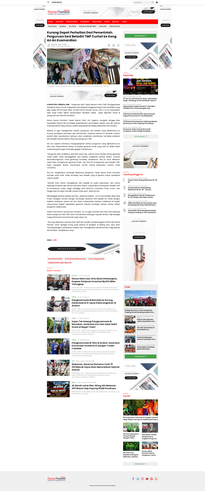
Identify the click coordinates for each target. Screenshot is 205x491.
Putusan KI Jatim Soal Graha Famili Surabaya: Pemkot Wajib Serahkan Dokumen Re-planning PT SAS (136, 130)
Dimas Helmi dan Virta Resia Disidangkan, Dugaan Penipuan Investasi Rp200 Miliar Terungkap (94, 281)
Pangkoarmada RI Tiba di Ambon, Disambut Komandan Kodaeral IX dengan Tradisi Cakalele (96, 345)
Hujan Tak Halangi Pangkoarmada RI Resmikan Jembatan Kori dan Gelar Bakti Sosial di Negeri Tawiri (94, 324)
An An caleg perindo (96, 259)
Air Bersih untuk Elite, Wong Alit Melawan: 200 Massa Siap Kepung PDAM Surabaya (94, 387)
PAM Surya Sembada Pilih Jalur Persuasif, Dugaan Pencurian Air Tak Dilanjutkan (139, 115)
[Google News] (151, 479)
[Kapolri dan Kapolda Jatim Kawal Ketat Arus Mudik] (130, 319)
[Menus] (48, 2)
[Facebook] (133, 479)
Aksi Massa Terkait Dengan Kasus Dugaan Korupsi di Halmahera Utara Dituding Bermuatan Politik (150, 437)
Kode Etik (102, 26)
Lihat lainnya (140, 36)
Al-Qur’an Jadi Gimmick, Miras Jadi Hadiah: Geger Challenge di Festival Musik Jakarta (140, 99)
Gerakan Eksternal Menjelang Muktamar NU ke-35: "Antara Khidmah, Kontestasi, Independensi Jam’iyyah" (142, 189)
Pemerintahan (71, 22)
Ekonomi (115, 22)
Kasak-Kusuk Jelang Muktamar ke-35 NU (142, 181)
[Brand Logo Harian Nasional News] (58, 12)
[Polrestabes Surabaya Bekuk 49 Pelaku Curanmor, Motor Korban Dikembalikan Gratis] (130, 349)
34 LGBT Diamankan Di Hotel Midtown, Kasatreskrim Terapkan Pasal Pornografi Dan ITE (146, 328)
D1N (55, 240)
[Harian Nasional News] (56, 479)
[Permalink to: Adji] (48, 45)
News (74, 382)
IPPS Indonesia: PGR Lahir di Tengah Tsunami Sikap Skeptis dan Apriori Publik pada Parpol (140, 418)
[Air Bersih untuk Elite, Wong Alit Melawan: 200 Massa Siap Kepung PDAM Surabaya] (58, 389)
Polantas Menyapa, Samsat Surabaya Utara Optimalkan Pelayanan (146, 338)
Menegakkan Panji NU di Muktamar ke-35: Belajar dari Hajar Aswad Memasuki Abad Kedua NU (141, 196)
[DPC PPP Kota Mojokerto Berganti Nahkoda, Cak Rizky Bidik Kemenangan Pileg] (131, 446)
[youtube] (147, 479)
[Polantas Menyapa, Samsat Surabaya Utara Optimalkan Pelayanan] (130, 339)
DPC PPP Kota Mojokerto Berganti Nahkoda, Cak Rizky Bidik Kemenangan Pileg (130, 455)
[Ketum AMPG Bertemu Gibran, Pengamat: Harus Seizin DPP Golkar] (150, 445)
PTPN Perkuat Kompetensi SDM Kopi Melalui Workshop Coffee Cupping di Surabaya (140, 122)
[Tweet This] (113, 45)
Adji (59, 44)
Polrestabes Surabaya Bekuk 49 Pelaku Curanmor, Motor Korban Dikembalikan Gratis (146, 348)
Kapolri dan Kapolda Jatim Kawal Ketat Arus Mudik (146, 320)
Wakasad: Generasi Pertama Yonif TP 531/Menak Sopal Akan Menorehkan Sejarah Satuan (96, 367)
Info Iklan (72, 26)
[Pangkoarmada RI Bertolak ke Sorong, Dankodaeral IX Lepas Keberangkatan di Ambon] (58, 305)
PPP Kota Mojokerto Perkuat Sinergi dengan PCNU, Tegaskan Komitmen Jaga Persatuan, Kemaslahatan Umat (131, 436)
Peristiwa (59, 22)
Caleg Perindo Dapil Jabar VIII (59, 262)
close (43, 6)
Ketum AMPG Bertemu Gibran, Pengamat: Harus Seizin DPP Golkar (149, 453)
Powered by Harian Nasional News (102, 485)
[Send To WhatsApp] (118, 45)
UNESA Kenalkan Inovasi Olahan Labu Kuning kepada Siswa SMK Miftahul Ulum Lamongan (142, 204)
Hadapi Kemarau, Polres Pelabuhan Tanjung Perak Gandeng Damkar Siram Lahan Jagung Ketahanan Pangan (140, 311)
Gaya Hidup (96, 22)
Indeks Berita (57, 2)
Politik (106, 22)
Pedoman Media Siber (87, 26)
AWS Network (114, 26)
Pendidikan (84, 22)
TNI (73, 361)
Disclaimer (52, 26)
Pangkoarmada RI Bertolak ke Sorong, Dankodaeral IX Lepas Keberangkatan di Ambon (94, 302)
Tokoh (124, 22)
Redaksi (63, 26)
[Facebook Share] (109, 45)
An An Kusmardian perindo (75, 259)
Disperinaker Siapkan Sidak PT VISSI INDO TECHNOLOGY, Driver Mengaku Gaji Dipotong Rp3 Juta (139, 107)
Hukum (74, 275)
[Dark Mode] (157, 2)
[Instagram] (142, 479)
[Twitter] (138, 479)
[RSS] (156, 479)
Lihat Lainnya (139, 136)
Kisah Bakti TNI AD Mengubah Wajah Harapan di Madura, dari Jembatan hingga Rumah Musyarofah (142, 211)
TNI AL (74, 297)
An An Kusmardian (55, 259)
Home (50, 22)
